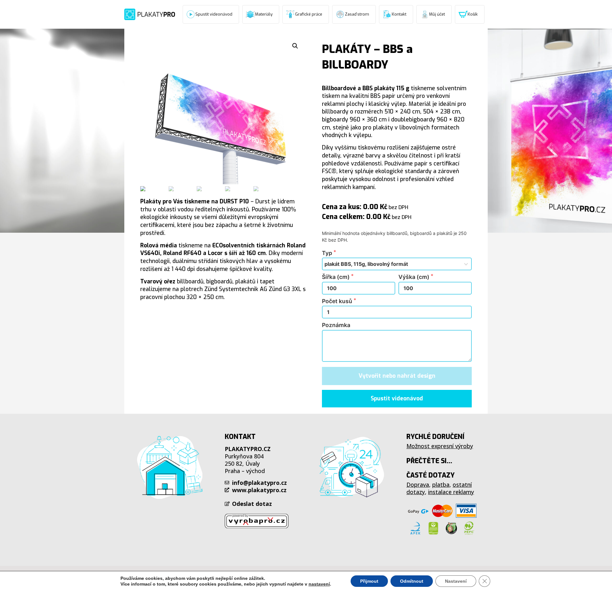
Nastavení (456, 581)
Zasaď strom (357, 14)
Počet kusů (337, 301)
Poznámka (336, 325)
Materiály (264, 14)
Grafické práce (308, 14)
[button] (397, 398)
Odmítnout (411, 581)
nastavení (319, 584)
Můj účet (437, 14)
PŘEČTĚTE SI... (429, 460)
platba (440, 484)
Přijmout (369, 581)
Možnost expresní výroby (439, 446)
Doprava (417, 484)
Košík (473, 14)
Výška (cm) (414, 277)
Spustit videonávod (213, 14)
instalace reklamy (451, 492)
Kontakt (399, 14)
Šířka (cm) (336, 277)
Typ (327, 253)
